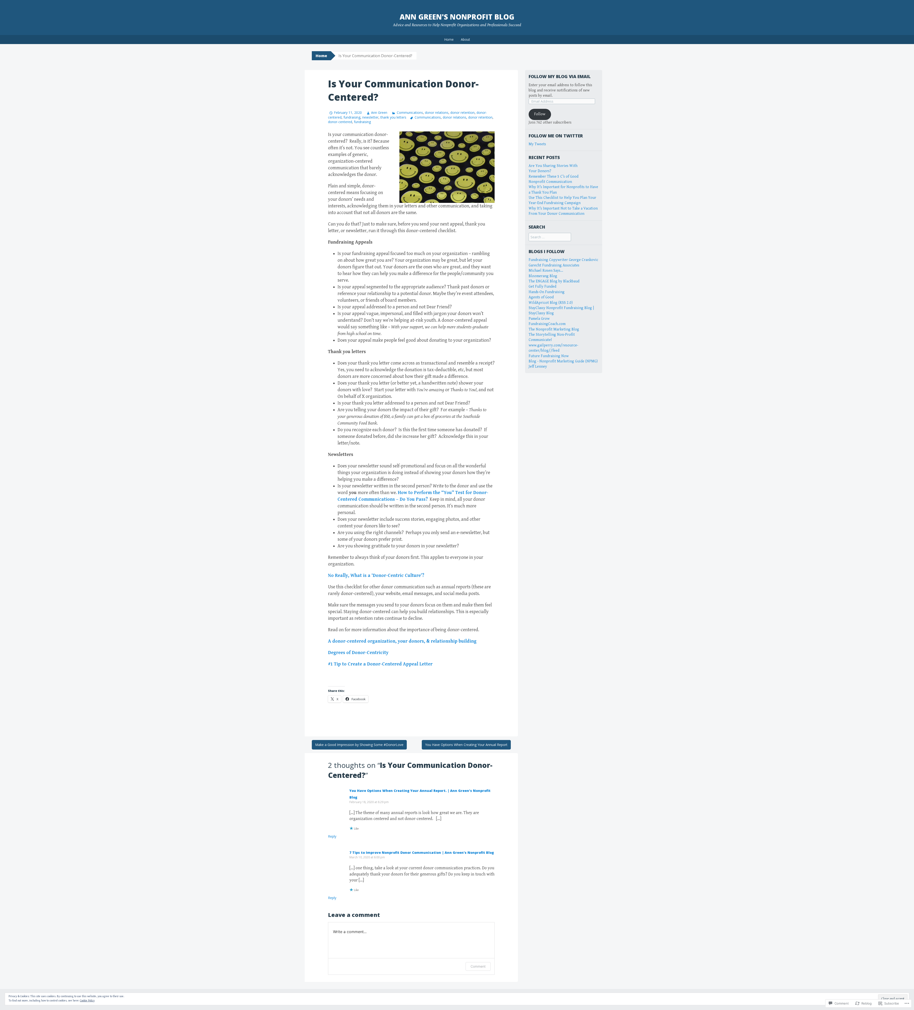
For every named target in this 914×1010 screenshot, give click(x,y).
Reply (332, 836)
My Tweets (537, 144)
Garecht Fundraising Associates (554, 265)
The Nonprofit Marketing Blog (554, 329)
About (465, 39)
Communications (410, 112)
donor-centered (340, 122)
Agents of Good (541, 297)
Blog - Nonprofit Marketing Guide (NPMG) (563, 361)
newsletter (370, 117)
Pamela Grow (539, 318)
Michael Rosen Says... (546, 270)
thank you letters (393, 117)
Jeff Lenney (538, 366)
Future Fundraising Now (549, 356)
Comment (478, 966)
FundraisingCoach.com (547, 324)
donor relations (436, 112)
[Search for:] (550, 237)
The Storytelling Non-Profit (552, 334)
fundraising (351, 117)
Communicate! (540, 340)
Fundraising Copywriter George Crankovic (563, 260)
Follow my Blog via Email (560, 76)
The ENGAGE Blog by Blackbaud (554, 281)
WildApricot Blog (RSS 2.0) (551, 302)
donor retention (462, 112)
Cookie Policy (87, 1000)
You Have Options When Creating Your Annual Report (466, 744)
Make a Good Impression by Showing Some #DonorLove (359, 744)
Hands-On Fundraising (547, 292)
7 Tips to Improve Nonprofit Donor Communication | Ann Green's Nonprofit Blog (421, 852)
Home (449, 39)
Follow (539, 114)
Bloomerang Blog (543, 276)
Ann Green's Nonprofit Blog (457, 17)
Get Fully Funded (542, 286)
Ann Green (379, 112)
